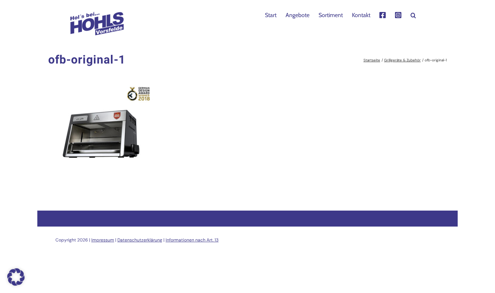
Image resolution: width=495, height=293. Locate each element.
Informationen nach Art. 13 (192, 240)
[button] (413, 14)
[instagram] (398, 14)
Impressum (102, 240)
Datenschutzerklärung (139, 240)
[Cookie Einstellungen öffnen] (16, 284)
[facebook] (382, 14)
